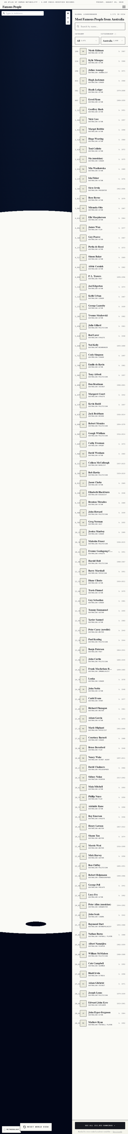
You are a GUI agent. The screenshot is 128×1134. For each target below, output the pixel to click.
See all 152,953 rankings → (100, 1125)
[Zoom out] (68, 18)
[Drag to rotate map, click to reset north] (68, 22)
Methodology (13, 1129)
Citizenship (107, 34)
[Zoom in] (68, 13)
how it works (117, 1131)
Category (79, 34)
